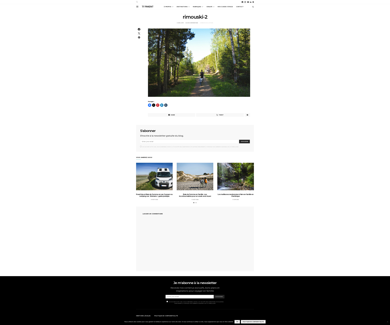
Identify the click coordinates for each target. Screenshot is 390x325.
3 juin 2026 (235, 199)
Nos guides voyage (225, 6)
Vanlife (209, 6)
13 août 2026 (154, 199)
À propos (167, 6)
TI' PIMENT (147, 6)
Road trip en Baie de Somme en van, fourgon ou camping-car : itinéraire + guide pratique (154, 195)
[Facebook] (242, 2)
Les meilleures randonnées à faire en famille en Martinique (236, 195)
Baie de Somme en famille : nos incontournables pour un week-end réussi (195, 195)
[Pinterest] (253, 2)
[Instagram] (245, 2)
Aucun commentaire (191, 23)
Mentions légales (143, 316)
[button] (253, 7)
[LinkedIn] (250, 2)
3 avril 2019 (180, 23)
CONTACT (239, 6)
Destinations (182, 6)
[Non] (387, 322)
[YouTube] (248, 2)
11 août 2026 (195, 199)
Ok (237, 321)
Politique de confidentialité (166, 316)
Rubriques (197, 6)
